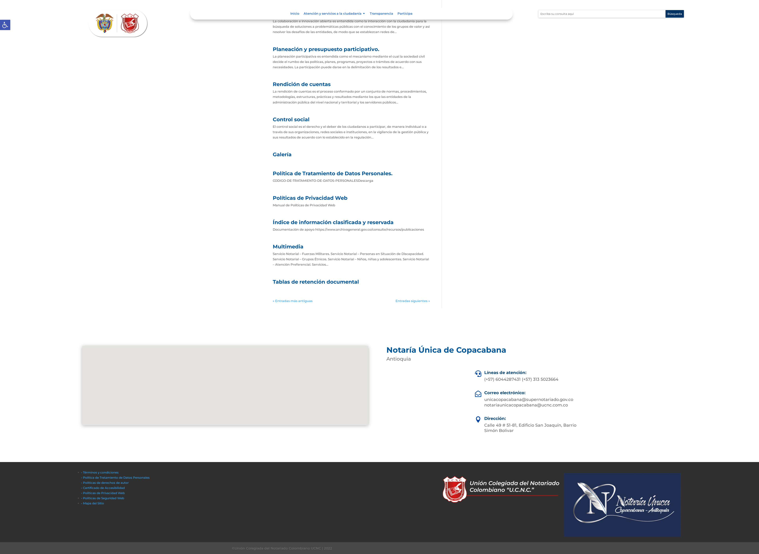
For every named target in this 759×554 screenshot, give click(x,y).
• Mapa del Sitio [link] (93, 503)
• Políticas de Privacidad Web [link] (103, 493)
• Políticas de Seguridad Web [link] (102, 498)
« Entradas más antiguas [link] (292, 301)
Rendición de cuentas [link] (302, 84)
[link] (5, 25)
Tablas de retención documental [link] (316, 282)
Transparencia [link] (381, 13)
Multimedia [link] (288, 246)
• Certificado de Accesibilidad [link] (103, 488)
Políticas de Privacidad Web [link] (310, 198)
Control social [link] (291, 119)
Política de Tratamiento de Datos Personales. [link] (333, 173)
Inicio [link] (294, 13)
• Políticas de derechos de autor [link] (105, 483)
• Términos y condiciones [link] (100, 472)
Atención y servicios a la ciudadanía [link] (333, 13)
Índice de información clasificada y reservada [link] (333, 222)
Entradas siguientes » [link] (413, 301)
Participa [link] (405, 13)
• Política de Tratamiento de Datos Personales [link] (115, 477)
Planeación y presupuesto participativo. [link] (326, 49)
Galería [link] (282, 154)
